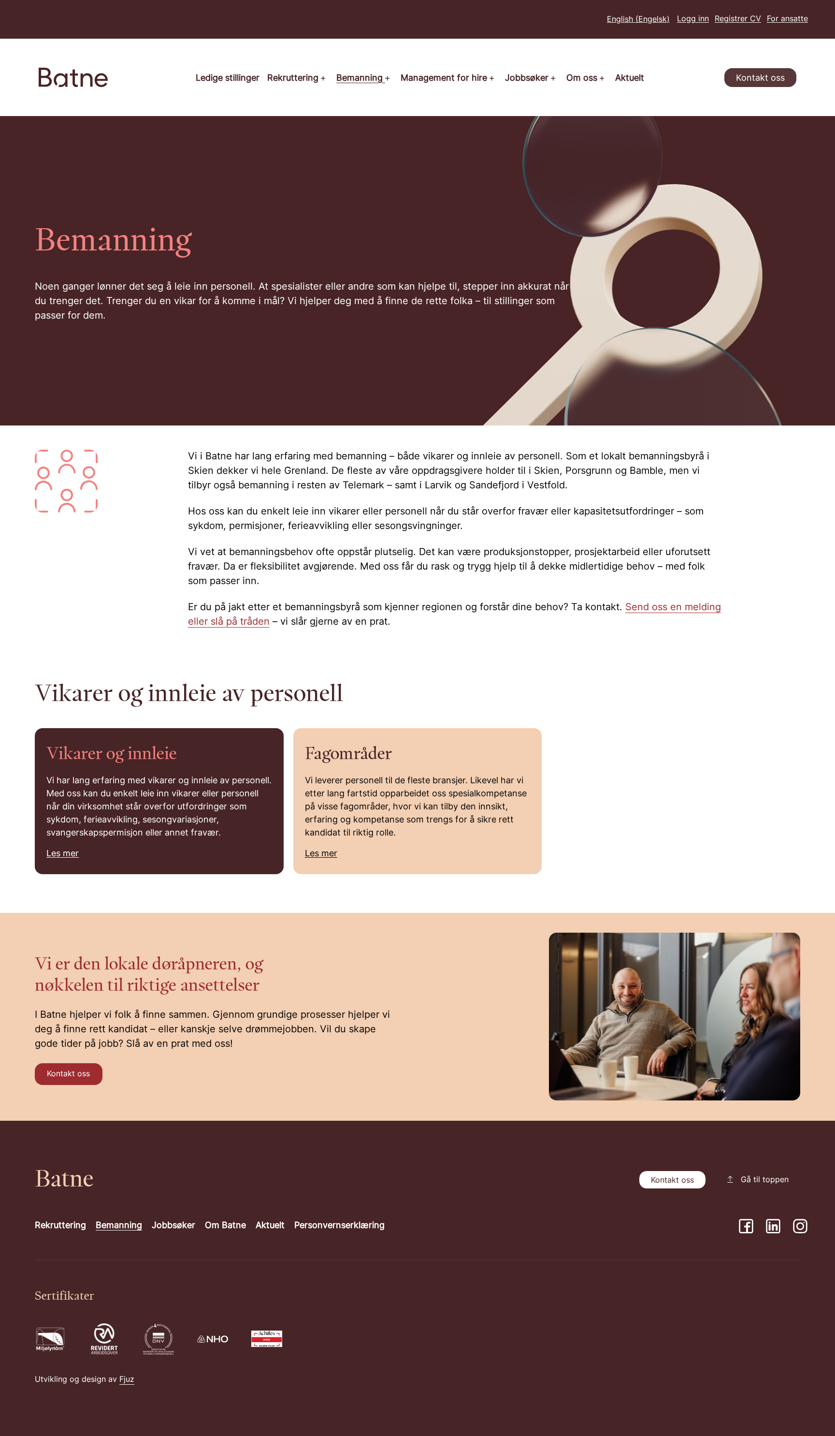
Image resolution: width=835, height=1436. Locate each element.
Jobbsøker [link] (173, 1226)
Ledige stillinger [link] (227, 78)
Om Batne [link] (225, 1226)
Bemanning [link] (119, 1226)
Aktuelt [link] (629, 78)
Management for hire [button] (445, 78)
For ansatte (787, 19)
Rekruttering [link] (60, 1226)
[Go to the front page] (73, 77)
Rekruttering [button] (294, 78)
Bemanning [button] (360, 78)
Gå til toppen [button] (765, 1180)
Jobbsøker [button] (528, 78)
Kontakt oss (760, 78)
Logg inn (693, 19)
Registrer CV (738, 19)
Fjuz (126, 1380)
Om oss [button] (583, 78)
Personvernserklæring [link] (339, 1226)
